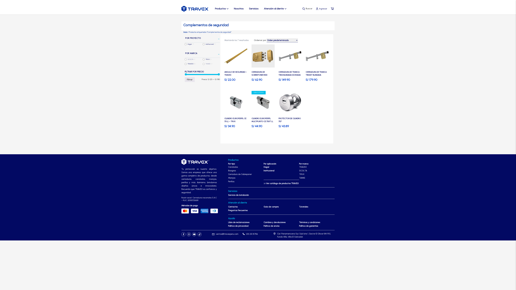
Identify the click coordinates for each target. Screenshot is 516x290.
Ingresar (323, 8)
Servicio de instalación (238, 195)
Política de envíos (271, 226)
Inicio (185, 32)
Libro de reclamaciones (238, 222)
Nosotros (239, 8)
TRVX (208, 59)
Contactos (233, 207)
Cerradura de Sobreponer (240, 174)
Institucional (210, 44)
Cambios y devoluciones (275, 222)
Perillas (231, 181)
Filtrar (190, 79)
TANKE (208, 64)
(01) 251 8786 (252, 234)
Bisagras (232, 170)
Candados (233, 167)
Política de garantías (308, 226)
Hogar (190, 44)
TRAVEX (191, 64)
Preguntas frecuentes (238, 210)
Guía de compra (271, 207)
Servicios (254, 8)
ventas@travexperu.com (227, 234)
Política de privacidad (238, 226)
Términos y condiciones (309, 222)
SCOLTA (190, 59)
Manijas (231, 178)
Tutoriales (303, 207)
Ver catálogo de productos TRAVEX (282, 183)
